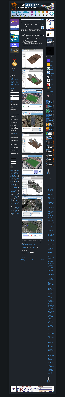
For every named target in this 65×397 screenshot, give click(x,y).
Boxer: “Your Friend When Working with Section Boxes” (52, 84)
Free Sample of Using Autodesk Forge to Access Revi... (51, 371)
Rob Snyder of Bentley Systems (14, 106)
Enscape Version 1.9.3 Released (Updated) (50, 286)
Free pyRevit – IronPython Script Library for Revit (51, 308)
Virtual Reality (12, 212)
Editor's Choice (12, 184)
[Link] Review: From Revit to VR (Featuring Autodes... (51, 288)
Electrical (18, 184)
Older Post (42, 259)
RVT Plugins (12, 88)
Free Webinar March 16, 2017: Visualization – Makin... (50, 296)
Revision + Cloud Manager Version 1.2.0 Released (51, 274)
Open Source (12, 196)
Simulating (17, 207)
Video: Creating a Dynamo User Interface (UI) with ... (51, 235)
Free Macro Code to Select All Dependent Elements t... (51, 356)
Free (23, 253)
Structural (11, 209)
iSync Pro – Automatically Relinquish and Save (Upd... (51, 347)
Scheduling (13, 206)
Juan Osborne (13, 132)
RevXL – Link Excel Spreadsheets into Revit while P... (51, 365)
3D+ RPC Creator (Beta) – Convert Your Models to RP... (51, 273)
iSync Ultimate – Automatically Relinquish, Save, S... (51, 345)
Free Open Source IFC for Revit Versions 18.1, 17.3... (51, 207)
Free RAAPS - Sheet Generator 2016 (50, 276)
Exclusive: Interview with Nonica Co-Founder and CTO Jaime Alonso (52, 60)
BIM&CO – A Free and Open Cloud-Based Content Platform (51, 197)
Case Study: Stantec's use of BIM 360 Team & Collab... (51, 198)
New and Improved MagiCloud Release (50, 232)
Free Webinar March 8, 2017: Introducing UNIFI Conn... (51, 333)
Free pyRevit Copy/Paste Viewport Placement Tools (51, 311)
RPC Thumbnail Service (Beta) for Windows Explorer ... (50, 271)
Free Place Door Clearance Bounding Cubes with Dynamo (51, 327)
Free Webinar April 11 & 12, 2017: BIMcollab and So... (51, 228)
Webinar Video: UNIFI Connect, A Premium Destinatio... (50, 321)
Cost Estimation (12, 181)
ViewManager (49, 283)
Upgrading (16, 211)
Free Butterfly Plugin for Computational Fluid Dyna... (50, 259)
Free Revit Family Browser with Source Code (51, 325)
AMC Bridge (34, 247)
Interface (15, 190)
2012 (47, 381)
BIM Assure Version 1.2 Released (50, 209)
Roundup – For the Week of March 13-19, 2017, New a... (51, 268)
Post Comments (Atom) (27, 260)
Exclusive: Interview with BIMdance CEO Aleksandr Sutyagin (52, 64)
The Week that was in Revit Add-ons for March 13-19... (51, 266)
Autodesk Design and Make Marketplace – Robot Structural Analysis (15, 84)
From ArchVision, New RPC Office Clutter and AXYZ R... (51, 204)
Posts (12, 161)
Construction (17, 179)
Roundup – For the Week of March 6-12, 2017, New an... (51, 304)
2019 (47, 175)
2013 (47, 380)
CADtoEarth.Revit (24, 247)
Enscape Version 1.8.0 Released (50, 289)
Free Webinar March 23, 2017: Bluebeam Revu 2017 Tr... (50, 261)
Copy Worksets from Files (51, 202)
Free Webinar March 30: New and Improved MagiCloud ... (50, 213)
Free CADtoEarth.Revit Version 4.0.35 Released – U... (51, 201)
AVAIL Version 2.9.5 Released (52, 76)
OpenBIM (16, 196)
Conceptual (13, 179)
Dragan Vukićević (15, 133)
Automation (11, 176)
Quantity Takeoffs (17, 203)
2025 (47, 170)
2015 (47, 378)
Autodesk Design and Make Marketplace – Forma (14, 79)
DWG (18, 182)
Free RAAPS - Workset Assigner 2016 (50, 279)
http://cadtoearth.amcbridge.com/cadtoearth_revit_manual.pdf (28, 244)
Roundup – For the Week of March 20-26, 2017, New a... (51, 218)
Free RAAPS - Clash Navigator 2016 (50, 278)
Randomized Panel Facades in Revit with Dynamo (51, 239)
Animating (18, 170)
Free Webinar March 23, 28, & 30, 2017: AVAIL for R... (51, 242)
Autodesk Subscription (13, 175)
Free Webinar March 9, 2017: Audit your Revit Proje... (50, 329)
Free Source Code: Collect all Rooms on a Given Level (51, 282)
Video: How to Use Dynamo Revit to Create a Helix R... (51, 319)
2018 (47, 176)
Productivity (15, 200)
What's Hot (15, 214)
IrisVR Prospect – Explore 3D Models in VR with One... (51, 291)
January (49, 376)
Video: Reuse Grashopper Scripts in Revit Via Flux (51, 220)
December (49, 178)
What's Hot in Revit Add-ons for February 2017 (51, 300)
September (49, 181)
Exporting (17, 185)
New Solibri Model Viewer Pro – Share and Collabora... (51, 315)
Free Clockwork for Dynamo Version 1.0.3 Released (51, 211)
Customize (17, 181)
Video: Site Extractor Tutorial (51, 219)
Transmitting (11, 211)
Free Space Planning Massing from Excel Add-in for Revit (52, 92)
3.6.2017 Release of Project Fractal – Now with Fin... (51, 331)
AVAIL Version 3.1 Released (51, 257)
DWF (15, 182)
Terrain (11, 210)
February (49, 375)
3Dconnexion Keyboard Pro (51, 79)
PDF (11, 197)
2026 (47, 169)
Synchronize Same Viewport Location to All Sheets (51, 240)
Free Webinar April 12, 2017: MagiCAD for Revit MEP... (51, 234)
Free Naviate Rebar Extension (52, 95)
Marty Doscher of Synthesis (13, 110)
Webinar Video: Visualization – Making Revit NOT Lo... (51, 248)
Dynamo (16, 183)
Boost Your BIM (13, 71)
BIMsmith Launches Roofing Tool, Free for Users (51, 337)
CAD (17, 176)
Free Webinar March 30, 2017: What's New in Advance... (50, 250)
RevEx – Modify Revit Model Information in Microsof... (51, 366)
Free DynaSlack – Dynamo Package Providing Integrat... (51, 351)
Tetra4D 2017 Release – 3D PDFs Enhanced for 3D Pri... (51, 317)
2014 (47, 379)
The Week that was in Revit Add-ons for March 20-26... (51, 215)
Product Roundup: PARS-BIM (52, 87)
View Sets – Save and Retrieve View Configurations (50, 369)
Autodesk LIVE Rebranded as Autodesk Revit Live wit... (51, 373)
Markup (11, 193)
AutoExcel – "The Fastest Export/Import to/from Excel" (51, 256)
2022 (47, 172)
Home (32, 259)
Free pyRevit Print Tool (50, 309)
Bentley (15, 176)
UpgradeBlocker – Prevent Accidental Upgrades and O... (51, 353)
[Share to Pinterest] (33, 252)
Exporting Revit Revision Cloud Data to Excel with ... (51, 190)
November (49, 179)
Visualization (17, 212)
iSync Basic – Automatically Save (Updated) (51, 349)
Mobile (11, 194)
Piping (17, 198)
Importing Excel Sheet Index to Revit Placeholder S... (51, 189)
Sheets (13, 207)
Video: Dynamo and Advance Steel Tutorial (51, 246)
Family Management (14, 187)
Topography (15, 210)
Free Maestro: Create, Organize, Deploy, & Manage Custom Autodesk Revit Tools (52, 72)
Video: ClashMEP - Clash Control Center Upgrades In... (51, 223)
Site (26, 253)
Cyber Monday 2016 (12, 182)
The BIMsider (12, 70)
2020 (47, 174)
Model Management (16, 194)
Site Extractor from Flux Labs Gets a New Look (51, 224)
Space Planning (16, 208)
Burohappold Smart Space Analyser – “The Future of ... (51, 194)
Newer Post (22, 259)
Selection (18, 206)
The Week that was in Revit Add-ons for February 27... (51, 340)
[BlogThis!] (31, 252)
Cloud (12, 178)
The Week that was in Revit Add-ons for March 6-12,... (51, 301)
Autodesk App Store (33, 250)
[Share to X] (32, 252)
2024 (47, 171)
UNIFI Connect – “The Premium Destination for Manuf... (51, 336)
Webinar (13, 213)
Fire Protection (15, 188)
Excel (13, 185)
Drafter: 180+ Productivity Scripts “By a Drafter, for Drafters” (51, 68)
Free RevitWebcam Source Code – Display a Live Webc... (51, 227)
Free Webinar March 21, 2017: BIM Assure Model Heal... (51, 264)
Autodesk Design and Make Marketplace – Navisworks (14, 81)
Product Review (12, 199)
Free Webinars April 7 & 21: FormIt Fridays (51, 192)
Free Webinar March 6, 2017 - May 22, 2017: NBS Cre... (51, 360)
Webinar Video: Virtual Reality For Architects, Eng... (50, 358)
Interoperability (12, 191)
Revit (24, 253)
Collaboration (17, 178)
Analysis (14, 170)
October (49, 180)
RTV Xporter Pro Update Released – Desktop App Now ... (51, 244)
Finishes (11, 188)
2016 (47, 377)
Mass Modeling (15, 193)
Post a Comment (24, 257)
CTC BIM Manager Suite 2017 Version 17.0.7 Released (50, 293)
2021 (47, 173)
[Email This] (30, 252)
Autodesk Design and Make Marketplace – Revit (14, 82)
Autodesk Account (13, 78)
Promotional (11, 203)
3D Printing (11, 170)
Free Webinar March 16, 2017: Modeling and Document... (50, 298)
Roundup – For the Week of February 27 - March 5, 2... (51, 342)
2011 (47, 382)
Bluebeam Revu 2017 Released (50, 306)
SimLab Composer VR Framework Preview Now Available (51, 323)
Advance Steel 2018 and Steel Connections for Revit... (50, 252)
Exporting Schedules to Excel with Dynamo (51, 237)
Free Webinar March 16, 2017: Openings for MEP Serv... (51, 362)
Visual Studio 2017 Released (51, 305)
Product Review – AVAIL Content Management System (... (50, 231)
